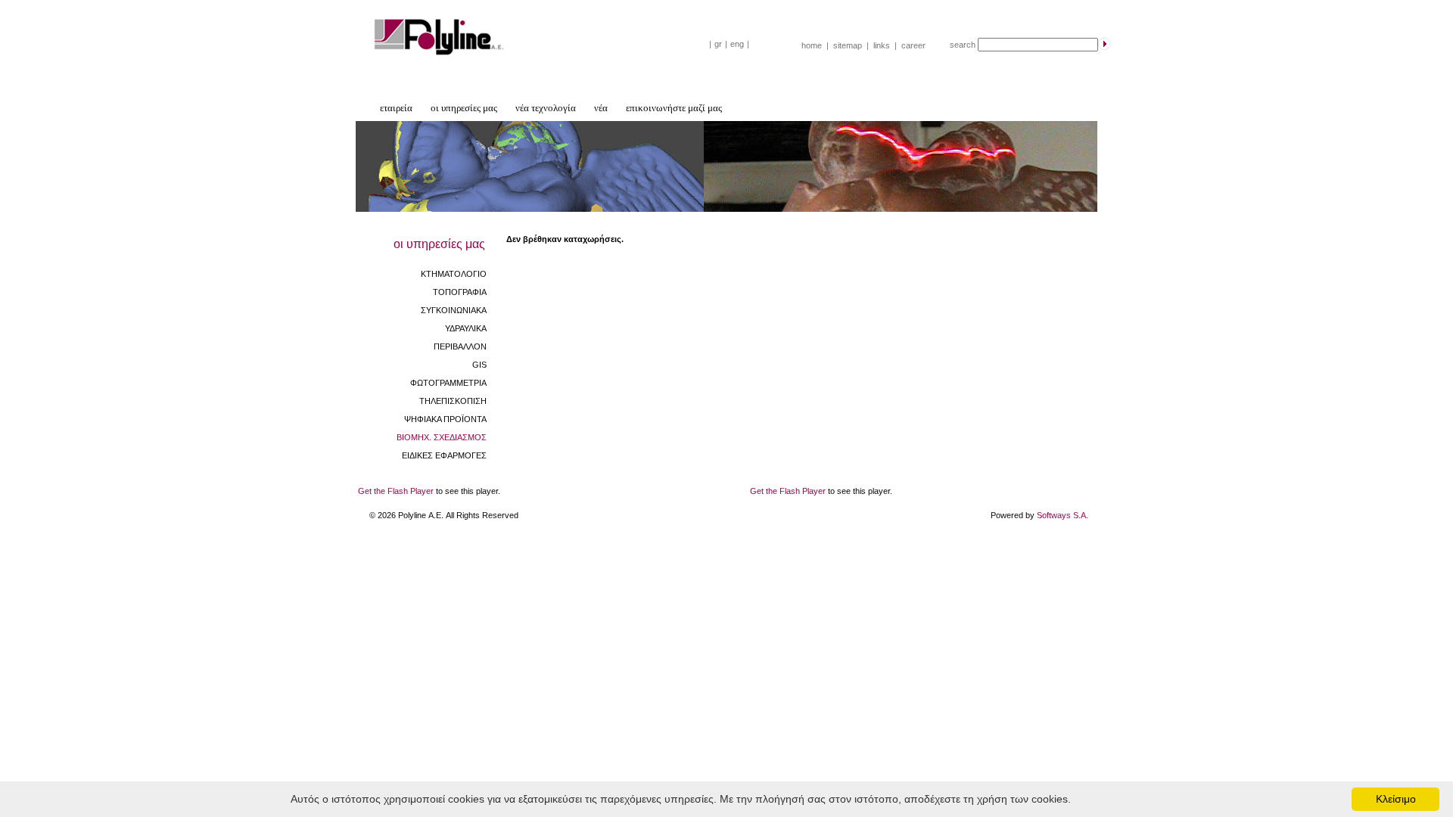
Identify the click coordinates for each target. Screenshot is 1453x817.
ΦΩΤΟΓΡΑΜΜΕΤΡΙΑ (448, 382)
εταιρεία (396, 107)
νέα (601, 107)
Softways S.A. (1062, 515)
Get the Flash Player (396, 490)
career (913, 45)
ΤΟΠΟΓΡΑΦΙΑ (460, 292)
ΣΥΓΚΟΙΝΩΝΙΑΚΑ (454, 310)
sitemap (847, 45)
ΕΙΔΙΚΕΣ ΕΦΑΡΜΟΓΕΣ (444, 455)
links (881, 45)
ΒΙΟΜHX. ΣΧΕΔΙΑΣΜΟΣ (442, 437)
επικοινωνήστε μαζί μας (674, 107)
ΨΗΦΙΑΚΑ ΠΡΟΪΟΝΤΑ (445, 419)
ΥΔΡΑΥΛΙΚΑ (466, 328)
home (811, 45)
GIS (479, 364)
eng (737, 43)
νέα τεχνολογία (545, 107)
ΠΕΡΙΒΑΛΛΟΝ (460, 346)
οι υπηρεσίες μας (464, 107)
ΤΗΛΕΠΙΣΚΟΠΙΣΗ (453, 400)
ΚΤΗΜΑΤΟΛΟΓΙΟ (454, 273)
